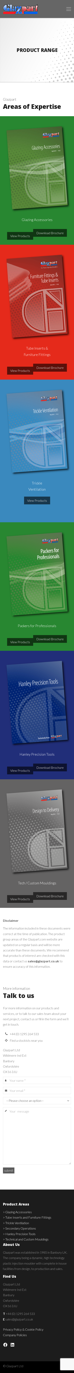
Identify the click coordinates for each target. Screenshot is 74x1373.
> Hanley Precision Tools (19, 1234)
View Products (20, 236)
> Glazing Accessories (17, 1212)
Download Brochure (50, 233)
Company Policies (15, 1335)
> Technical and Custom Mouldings (26, 1239)
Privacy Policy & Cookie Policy (23, 1329)
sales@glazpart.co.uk (43, 961)
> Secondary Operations (19, 1228)
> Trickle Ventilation (16, 1223)
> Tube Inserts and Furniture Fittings (27, 1217)
